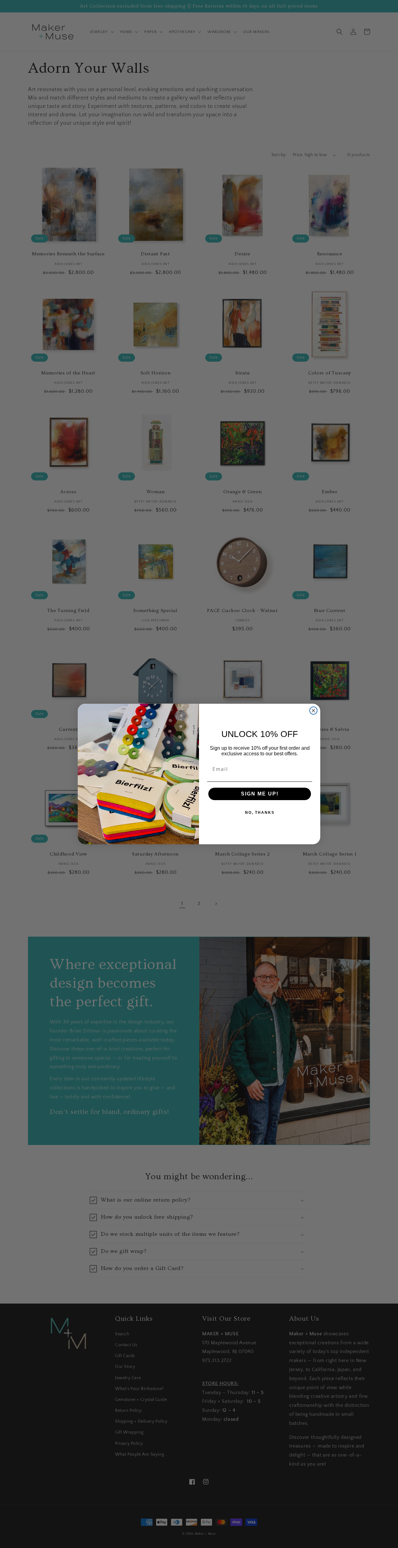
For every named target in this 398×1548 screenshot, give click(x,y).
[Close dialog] (313, 710)
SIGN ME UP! (260, 793)
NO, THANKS (260, 812)
